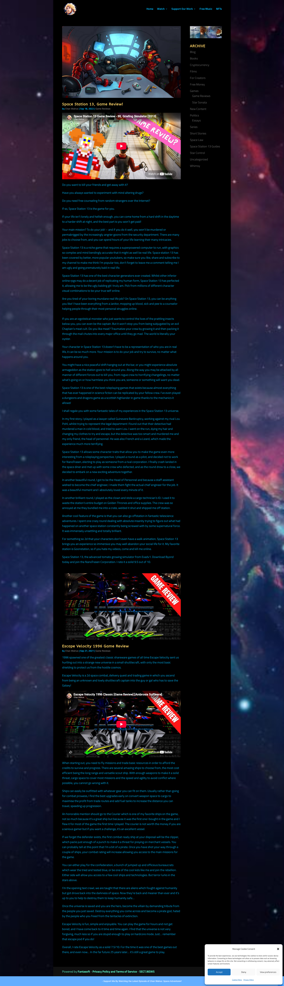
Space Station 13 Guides (205, 146)
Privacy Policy (248, 979)
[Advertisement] (206, 217)
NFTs (219, 9)
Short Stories (198, 133)
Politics (194, 115)
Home (149, 9)
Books (194, 58)
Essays (196, 120)
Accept (219, 972)
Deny (243, 972)
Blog (193, 52)
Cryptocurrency (199, 65)
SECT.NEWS (147, 971)
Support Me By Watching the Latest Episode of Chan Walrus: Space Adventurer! (142, 981)
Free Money (197, 84)
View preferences (268, 972)
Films (193, 71)
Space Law (196, 140)
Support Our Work (182, 9)
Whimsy (195, 165)
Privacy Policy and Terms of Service (114, 971)
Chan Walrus (71, 108)
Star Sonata (199, 102)
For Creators (197, 78)
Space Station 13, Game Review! (92, 104)
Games (194, 91)
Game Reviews (103, 108)
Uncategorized (199, 159)
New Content (198, 109)
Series (193, 127)
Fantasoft (84, 971)
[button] (278, 948)
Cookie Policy (237, 979)
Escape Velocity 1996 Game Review (95, 646)
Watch (161, 9)
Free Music (206, 9)
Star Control (197, 153)
